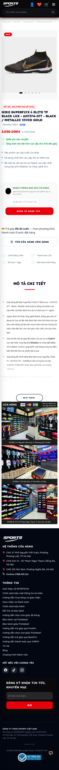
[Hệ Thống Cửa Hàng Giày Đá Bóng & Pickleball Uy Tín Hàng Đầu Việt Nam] (11, 4)
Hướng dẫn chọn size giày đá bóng (21, 615)
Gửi (29, 705)
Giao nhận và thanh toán (16, 602)
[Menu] (53, 4)
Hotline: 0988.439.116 (17, 574)
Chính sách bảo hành (14, 606)
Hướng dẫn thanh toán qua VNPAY (21, 641)
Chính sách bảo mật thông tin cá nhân (23, 593)
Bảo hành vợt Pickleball (15, 619)
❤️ (39, 4)
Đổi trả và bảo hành (13, 610)
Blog (5, 650)
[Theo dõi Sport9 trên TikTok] (14, 670)
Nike (22, 124)
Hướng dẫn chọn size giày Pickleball (22, 632)
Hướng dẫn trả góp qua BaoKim (20, 637)
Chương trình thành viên (15, 654)
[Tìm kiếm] (53, 12)
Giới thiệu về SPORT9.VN (16, 588)
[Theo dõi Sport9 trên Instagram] (22, 670)
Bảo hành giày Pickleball (16, 624)
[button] (21, 92)
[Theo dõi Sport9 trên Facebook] (6, 670)
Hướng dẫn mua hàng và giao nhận (21, 597)
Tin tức (6, 645)
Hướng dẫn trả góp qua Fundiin (19, 628)
